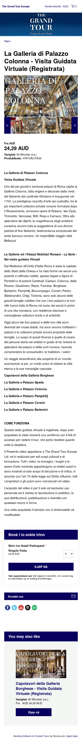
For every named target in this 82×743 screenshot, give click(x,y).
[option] (13, 125)
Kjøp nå (41, 567)
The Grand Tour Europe (16, 6)
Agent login (72, 736)
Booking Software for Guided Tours (32, 736)
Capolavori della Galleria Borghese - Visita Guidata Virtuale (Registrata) (39, 688)
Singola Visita (17, 552)
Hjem (7, 41)
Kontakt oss (15, 596)
